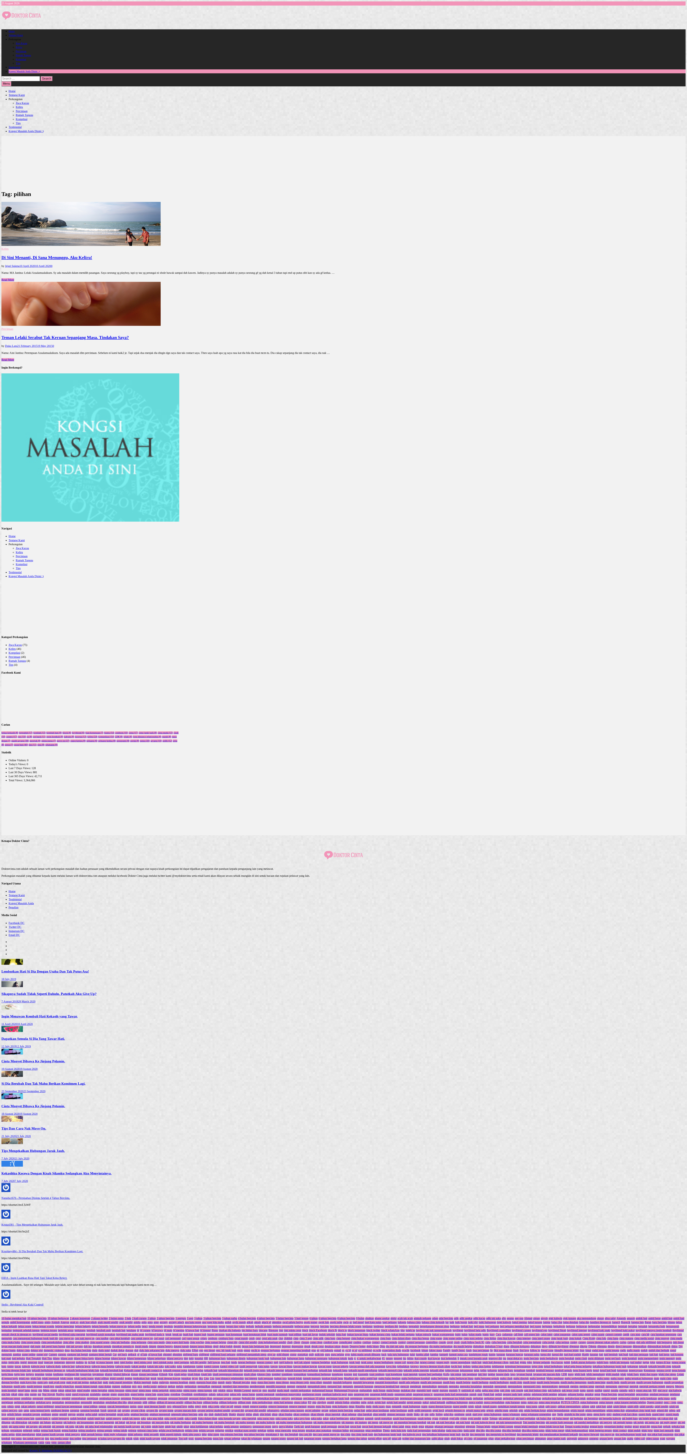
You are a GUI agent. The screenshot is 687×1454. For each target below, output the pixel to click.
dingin (611, 1346)
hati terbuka (18, 1358)
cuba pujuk (548, 1342)
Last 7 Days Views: (20, 768)
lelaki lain (35, 1378)
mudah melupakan (300, 1390)
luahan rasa (280, 1378)
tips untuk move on (33, 1438)
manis (192, 1382)
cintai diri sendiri (247, 1342)
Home (12, 31)
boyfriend (78, 732)
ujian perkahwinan (504, 1438)
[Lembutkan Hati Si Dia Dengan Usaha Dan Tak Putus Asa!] (12, 963)
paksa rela (235, 1394)
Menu (6, 83)
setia (200, 1414)
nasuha (614, 1390)
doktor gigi (37, 1350)
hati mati (6, 1358)
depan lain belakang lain (255, 1346)
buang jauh (200, 1334)
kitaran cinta (264, 1374)
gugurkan (302, 1354)
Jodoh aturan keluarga (583, 1362)
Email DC (14, 934)
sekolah (513, 1410)
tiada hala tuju (398, 1430)
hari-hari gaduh (572, 1354)
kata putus (264, 1366)
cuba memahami (532, 1342)
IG (383, 1358)
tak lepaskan (144, 1422)
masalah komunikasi (386, 1382)
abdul (393, 1318)
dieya (545, 1346)
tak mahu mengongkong (327, 1422)
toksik (129, 1438)
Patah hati (488, 1394)
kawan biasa (286, 1366)
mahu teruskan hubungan (639, 1378)
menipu (574, 1386)
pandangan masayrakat (288, 1394)
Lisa (212, 1378)
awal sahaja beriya (292, 1322)
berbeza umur (302, 1326)
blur (402, 1330)
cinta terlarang (139, 1342)
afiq (504, 1318)
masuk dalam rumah (86, 1386)
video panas (652, 1438)
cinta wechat (197, 1342)
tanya (275, 1426)
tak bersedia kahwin (610, 1418)
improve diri (495, 1358)
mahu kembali (537, 1378)
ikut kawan (434, 1358)
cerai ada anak (270, 1338)
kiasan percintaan (148, 1374)
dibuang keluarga (520, 1346)
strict (609, 1414)
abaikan (369, 1318)
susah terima (424, 1418)
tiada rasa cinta (454, 1430)
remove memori (298, 1406)
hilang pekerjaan (156, 1358)
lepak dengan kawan (169, 1378)
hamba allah (422, 1354)
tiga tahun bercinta (254, 1434)
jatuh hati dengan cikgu (495, 1362)
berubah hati (54, 732)
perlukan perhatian (24, 1402)
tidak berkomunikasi (576, 1430)
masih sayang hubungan (649, 1382)
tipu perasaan (89, 1438)
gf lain (143, 1354)
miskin (222, 1390)
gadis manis (633, 1350)
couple (442, 1342)
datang (152, 1346)
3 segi (190, 1318)
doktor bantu (8, 1350)
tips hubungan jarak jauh (387, 1434)
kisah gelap (180, 1374)
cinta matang (626, 1338)
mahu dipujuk (521, 1378)
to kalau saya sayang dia (111, 1438)
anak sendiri (126, 1322)
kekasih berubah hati (111, 1370)
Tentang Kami (16, 35)
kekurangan (466, 1370)
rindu (369, 1406)
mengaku (454, 1386)
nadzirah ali (467, 1390)
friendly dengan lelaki (566, 1350)
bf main (168, 1330)
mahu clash (506, 1378)
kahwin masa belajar (102, 1366)
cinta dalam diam (401, 1338)
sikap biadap (285, 1414)
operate (105, 1394)
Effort (195, 1350)
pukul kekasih (437, 1402)
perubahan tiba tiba (116, 1402)
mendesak (415, 1386)
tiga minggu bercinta (231, 1434)
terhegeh (28, 1430)
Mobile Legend (242, 1390)
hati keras (664, 1354)
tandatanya (246, 1426)
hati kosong (676, 1354)
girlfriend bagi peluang (223, 1354)
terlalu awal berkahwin (171, 1430)
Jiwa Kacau (21, 43)
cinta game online (453, 1338)
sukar (326, 1418)
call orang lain (532, 1334)
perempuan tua (432, 1398)
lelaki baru (633, 1374)
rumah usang (489, 1406)
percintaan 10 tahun (314, 1398)
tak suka (69, 1426)
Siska (417, 1414)
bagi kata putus (373, 1322)
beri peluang (492, 1326)
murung (443, 1390)
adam (435, 1318)
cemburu (121, 732)
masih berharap (480, 1382)
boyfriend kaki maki (599, 1330)
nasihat (598, 1390)
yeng (54, 1442)
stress (9, 744)
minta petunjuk (160, 1390)
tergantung (16, 1430)
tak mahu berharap (180, 1422)
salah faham (620, 1406)
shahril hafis (221, 1414)
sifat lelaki (265, 1414)
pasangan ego (361, 1394)
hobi (191, 1358)
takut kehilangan (199, 1426)
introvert (70, 1362)
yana (47, 1442)
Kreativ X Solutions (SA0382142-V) (50, 1450)
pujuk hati (380, 1402)
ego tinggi (209, 1350)
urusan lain (620, 1438)
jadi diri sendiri (198, 1362)
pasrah (473, 1394)
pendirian (26, 1398)
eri (318, 1350)
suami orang (8, 1418)
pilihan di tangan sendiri (170, 1402)
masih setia (19, 1386)
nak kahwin (554, 1390)
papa (350, 1394)
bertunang (80, 1330)
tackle (485, 1418)
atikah (250, 1322)
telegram (470, 1426)
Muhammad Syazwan (346, 1390)
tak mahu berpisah (224, 1422)
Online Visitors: (18, 760)
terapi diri (645, 1426)
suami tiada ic (43, 1418)
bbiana (671, 1322)
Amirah (55, 1322)
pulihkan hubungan (457, 1402)
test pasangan (357, 1430)
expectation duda (391, 1350)
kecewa (81, 736)
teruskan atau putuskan (319, 1430)
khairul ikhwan (121, 1374)
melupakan (190, 1386)
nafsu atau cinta (490, 1390)
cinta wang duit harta (177, 1342)
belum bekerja (83, 1326)
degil (216, 1346)
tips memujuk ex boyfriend (501, 1434)
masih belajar (463, 1382)
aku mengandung (586, 1318)
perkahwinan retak (575, 1398)
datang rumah (181, 1346)
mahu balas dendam (389, 1378)
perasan (236, 1398)
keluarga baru (505, 1370)
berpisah (622, 1326)
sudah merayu (113, 1418)
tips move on (607, 1434)
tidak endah (634, 1430)
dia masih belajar (462, 1346)
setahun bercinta (139, 1414)
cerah (252, 1338)
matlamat (126, 1386)
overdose (175, 1394)
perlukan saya (43, 1402)
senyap (72, 1414)
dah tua (88, 1346)
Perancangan (139, 1398)
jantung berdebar (320, 1362)
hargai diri (557, 1354)
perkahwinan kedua (553, 1398)
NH (654, 1390)
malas (155, 1382)
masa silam (316, 1382)
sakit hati (601, 1406)
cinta (133, 732)
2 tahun (151, 1318)
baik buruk (461, 1322)
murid (435, 1390)
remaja (238, 1406)
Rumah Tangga (23, 55)
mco (139, 1386)
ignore (389, 1358)
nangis (590, 1390)
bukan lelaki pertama (403, 1334)
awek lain (323, 1322)
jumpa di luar (663, 1362)
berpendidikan (609, 1326)
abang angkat (382, 1318)
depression (297, 1346)
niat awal (662, 1390)
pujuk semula (414, 1402)
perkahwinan (534, 1398)
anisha (137, 1322)
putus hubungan (589, 1402)
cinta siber (68, 1342)
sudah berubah (78, 1418)
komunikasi (106, 736)
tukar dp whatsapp (251, 1438)
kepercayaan (636, 1370)
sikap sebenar (349, 1414)
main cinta (666, 1378)
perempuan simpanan (412, 1398)
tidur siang (213, 1434)
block (66, 732)
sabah (541, 1406)
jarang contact (427, 1362)
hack (384, 1354)
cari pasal (159, 1338)
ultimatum (540, 1438)
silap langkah (364, 1414)
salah (609, 1406)
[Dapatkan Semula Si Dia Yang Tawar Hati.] (12, 1031)
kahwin (69, 736)
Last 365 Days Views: (21, 776)
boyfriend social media (45, 1334)
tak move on (386, 1422)
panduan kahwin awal (334, 1394)
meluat (171, 1386)
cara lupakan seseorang (663, 1334)
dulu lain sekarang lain (152, 1350)
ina (504, 1358)
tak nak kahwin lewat (483, 1422)
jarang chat (413, 1362)
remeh (245, 1406)
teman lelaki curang (502, 1426)
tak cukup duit (665, 1418)
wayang (670, 1438)
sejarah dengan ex (455, 1410)
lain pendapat (469, 1374)
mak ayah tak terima (77, 1382)
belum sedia (134, 1326)
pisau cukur (300, 1402)
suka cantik (190, 1418)
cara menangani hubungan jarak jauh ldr (35, 1338)
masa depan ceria (299, 1382)
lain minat (455, 1374)
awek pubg (336, 1322)
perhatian (478, 1398)
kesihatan (58, 1374)
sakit (592, 1406)
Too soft (183, 1438)
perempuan (356, 1398)
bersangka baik (656, 1326)
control (402, 1342)
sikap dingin (317, 1414)
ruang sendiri (460, 1406)
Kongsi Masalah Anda (21, 903)
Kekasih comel (132, 1370)
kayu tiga (391, 1366)
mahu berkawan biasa (461, 1378)
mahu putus (603, 1378)
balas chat (556, 1322)
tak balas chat (543, 1418)
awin (346, 1322)
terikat (36, 1430)
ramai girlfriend (45, 1406)
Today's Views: (18, 764)
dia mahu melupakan (441, 1346)
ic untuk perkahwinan (369, 1358)
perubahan (99, 1402)
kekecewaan (452, 1370)
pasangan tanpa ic (423, 1394)
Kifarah (163, 1374)
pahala (212, 1394)
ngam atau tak (644, 1390)
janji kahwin (286, 1362)
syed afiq (454, 1418)
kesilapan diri (71, 1374)
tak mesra (373, 1422)
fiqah (516, 1350)
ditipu (674, 1346)
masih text (48, 1386)
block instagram (357, 1330)
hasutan (594, 1354)
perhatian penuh (493, 1398)
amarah (631, 1318)
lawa (513, 1374)
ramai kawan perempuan (68, 1406)
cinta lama (612, 1338)
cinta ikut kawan (506, 1338)
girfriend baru (190, 1354)
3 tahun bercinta (212, 1318)
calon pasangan (562, 1334)
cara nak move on (85, 1338)
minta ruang (190, 1390)
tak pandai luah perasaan (559, 1422)
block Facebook (318, 1330)
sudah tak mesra (131, 1418)
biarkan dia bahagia (230, 1330)
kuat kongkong (393, 1374)
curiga (623, 1342)
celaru (203, 1338)
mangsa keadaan (179, 1382)
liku (201, 1378)
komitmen (287, 1374)
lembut (128, 1378)
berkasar (570, 1326)
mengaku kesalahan (471, 1386)
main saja (42, 1382)
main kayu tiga (28, 1382)
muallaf (272, 1390)
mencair (404, 1386)
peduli (498, 1394)
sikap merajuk (333, 1414)
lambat (491, 1374)
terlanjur (219, 1430)
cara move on (66, 1338)
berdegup (378, 1326)
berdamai (367, 1326)
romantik (397, 1406)
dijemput (574, 1346)
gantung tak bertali (77, 1354)
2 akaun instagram (80, 1318)
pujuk (134, 740)
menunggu (611, 1386)
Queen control (655, 1402)
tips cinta (345, 1434)
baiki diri (473, 1322)
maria (228, 1382)
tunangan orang (312, 1438)
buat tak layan (310, 1334)
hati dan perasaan (639, 1354)
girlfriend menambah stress (251, 1354)
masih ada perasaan (431, 1382)
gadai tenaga (612, 1350)
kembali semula (563, 1370)
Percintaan (21, 51)
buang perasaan (216, 1334)
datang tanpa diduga (201, 1346)
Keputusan (650, 1370)
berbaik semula (263, 1326)
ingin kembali (54, 736)
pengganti (123, 740)
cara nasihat (102, 1338)
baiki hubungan (487, 1322)
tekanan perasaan (444, 1426)
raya (169, 1406)
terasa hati (656, 1426)
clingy (296, 1342)
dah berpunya (664, 1342)
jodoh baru (602, 1362)
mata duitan (104, 1386)
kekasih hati (211, 1370)
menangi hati (334, 1386)
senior (55, 1414)
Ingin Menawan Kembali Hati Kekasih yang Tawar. (39, 1016)
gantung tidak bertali (100, 1354)
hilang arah (66, 1358)
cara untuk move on (142, 1338)
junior (10, 1366)
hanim (492, 1354)
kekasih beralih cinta (659, 1366)
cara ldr (645, 1334)
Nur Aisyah (48, 1394)
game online (29, 1354)
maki (105, 1382)
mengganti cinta (532, 1386)
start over (477, 1414)
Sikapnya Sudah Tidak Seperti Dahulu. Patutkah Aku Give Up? (49, 994)
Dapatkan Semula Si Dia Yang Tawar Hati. (33, 1039)
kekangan (632, 1366)
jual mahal (636, 1362)
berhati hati (467, 1326)
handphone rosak (478, 1354)
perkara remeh (609, 1398)
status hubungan (492, 1414)
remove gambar (258, 1406)
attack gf (266, 1322)
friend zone (547, 1350)
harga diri (545, 1354)
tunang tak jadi (295, 1438)
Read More (7, 279)
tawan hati (343, 1426)
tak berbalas (576, 1418)
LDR (119, 736)
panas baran (248, 1394)
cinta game (436, 1338)
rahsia (10, 1406)
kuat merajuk (410, 1374)
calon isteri (546, 1334)
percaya (285, 1398)
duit (136, 1350)
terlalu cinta (191, 1430)
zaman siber (64, 1442)
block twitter (373, 1330)
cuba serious (562, 1342)
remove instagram (278, 1406)
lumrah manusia (312, 1378)
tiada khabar (438, 1430)
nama (583, 1390)
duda (95, 1350)
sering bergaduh (107, 1414)
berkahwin (559, 1326)
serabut (80, 1414)
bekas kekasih (9, 732)
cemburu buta (226, 1338)
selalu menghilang (595, 1410)
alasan (600, 1318)
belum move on (118, 1326)
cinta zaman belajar (215, 1342)
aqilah (228, 1322)
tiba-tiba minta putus (533, 1430)
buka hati (341, 1334)
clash (290, 1342)
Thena (386, 1430)
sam (20, 1410)
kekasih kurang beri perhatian (301, 1370)
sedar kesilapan (398, 1410)
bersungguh (672, 1326)
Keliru (19, 47)
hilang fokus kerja (84, 1358)
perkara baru (593, 1398)
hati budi (623, 1354)
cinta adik (318, 1338)
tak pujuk (638, 1422)
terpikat (229, 1430)
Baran (648, 1322)
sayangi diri (237, 1410)
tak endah (33, 1422)
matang (116, 1386)
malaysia (164, 1382)
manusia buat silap (206, 1382)
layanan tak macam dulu (547, 1374)
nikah (14, 1394)
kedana (467, 1366)
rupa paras (531, 1406)
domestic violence (54, 1350)
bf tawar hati (192, 1330)
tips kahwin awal (411, 1434)
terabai (628, 1426)
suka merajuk (248, 1418)
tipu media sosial (59, 1438)
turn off (387, 1438)
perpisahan (58, 1402)
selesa (672, 1410)
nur (39, 1394)
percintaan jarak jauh (337, 1398)
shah (211, 1414)
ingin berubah (566, 1358)
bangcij (616, 1322)
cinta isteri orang (541, 1338)
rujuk (471, 1406)
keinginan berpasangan (518, 1366)
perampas (126, 1398)
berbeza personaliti (283, 1326)
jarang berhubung (384, 1362)
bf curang (145, 1330)
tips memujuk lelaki (528, 1434)
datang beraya (165, 1346)
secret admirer (313, 1410)
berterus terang (48, 1330)
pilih (144, 1402)
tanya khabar (286, 1426)
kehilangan (498, 1366)
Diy (680, 1346)
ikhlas (410, 1358)
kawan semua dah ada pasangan (367, 1366)
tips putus (16, 1438)
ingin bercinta (531, 1358)
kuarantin (363, 1374)
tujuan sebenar (232, 1438)
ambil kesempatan (20, 1322)
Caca (498, 1334)
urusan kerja (606, 1438)
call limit (518, 1334)
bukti (458, 1334)
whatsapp (51, 744)
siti (422, 1414)
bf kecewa (157, 1330)
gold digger (282, 1354)
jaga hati (225, 1362)
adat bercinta (446, 1318)
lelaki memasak (50, 1378)
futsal (588, 1350)
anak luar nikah (88, 1322)
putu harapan (512, 1402)
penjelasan (92, 1398)
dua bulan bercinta (80, 1350)
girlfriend (204, 1354)
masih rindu (613, 1382)
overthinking (200, 1394)
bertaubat (6, 1330)
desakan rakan (333, 1346)
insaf (40, 1362)
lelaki (127, 736)
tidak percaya (72, 1434)
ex (29, 736)
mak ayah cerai (56, 1382)
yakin (41, 1442)
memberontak (257, 1386)
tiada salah (469, 1430)
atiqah (257, 1322)
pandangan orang (311, 1394)
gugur (293, 1354)
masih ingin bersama (548, 1382)
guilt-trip (319, 1354)
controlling (432, 1342)
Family (447, 1350)
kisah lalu (206, 1374)
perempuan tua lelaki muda (457, 1398)
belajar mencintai (64, 1326)
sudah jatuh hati (96, 1418)
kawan (274, 1366)
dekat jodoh (226, 1346)
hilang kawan (118, 1358)
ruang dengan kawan (440, 1406)
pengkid (65, 1398)
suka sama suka (284, 1418)
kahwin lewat (83, 1366)
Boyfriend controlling (499, 1330)
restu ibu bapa (323, 1406)
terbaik (667, 1426)
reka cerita (214, 1406)
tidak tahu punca (191, 1434)
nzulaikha (95, 1394)
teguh (414, 1426)
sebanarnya (273, 1410)
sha (206, 1414)
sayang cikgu (138, 1410)
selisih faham (14, 1414)
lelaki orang (66, 1378)
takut (186, 1426)
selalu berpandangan (558, 1410)
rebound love (179, 1406)
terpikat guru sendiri (245, 1430)
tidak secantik (151, 1434)
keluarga (492, 1370)
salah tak (674, 1406)
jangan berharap (247, 1362)
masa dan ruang (266, 1382)
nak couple (517, 1390)
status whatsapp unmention (536, 1414)
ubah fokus (456, 1438)
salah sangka (646, 1406)
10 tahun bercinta (37, 1318)
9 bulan (360, 1318)
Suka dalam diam (207, 1418)
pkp (314, 1402)
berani (221, 1326)
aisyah (544, 1318)
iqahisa (80, 1362)
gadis (623, 1350)
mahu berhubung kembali (415, 1378)
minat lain (70, 1390)
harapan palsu (532, 1354)
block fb (332, 1330)
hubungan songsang (316, 1358)
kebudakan (403, 1366)
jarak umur (367, 1362)
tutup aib (396, 1438)
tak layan (131, 1422)
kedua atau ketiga (481, 1366)
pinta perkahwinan (262, 1402)
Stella (560, 1414)
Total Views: (16, 780)
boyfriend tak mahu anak (130, 1334)
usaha (630, 1438)
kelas (476, 1370)
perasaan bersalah (178, 1398)
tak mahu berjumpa (202, 1422)
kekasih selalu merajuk (416, 1370)
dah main (35, 1346)
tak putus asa (652, 1422)
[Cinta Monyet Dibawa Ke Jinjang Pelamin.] (12, 1053)
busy (492, 1334)
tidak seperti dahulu (171, 1434)
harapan (500, 1354)
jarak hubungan (339, 1362)
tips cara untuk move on (326, 1434)
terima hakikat (69, 1430)
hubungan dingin (236, 1358)
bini (281, 1330)
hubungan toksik (337, 1358)
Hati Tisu (47, 1358)
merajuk (35, 740)
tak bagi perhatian (525, 1418)
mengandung (515, 1386)
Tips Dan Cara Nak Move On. (23, 1128)
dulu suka (185, 1350)
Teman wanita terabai (577, 1426)
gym (347, 1354)
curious (631, 1342)
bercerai (314, 1326)
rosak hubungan (411, 1406)
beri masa (479, 1326)
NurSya (60, 1394)
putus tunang (606, 1402)
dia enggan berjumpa (416, 1346)
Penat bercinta (609, 1394)
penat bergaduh (626, 1394)
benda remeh (155, 1326)
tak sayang (32, 1426)
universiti (572, 1438)
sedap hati (359, 1410)
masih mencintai (596, 1382)
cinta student (82, 1342)
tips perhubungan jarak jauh (631, 1434)
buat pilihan (295, 1334)
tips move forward (589, 1434)
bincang (263, 1330)
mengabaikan (429, 1386)
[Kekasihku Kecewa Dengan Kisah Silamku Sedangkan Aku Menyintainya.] (12, 1165)
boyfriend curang (521, 1330)
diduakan (535, 1346)
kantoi (199, 1366)
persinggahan (72, 1402)
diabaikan (478, 1346)
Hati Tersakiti (33, 1358)
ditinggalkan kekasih (659, 1346)
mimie (53, 1390)
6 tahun (313, 1318)
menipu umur (586, 1386)
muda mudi (283, 1390)
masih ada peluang (409, 1382)
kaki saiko (170, 1366)
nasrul (606, 1390)
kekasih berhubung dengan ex (48, 1370)
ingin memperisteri (648, 1358)
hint (186, 1358)
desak (307, 1346)
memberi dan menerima (235, 1386)
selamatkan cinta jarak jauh (640, 1410)
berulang (131, 1330)
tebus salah (398, 1426)
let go (195, 1378)
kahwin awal (38, 1366)
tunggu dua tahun (357, 1438)
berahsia (168, 1326)
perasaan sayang (222, 1398)
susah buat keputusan (405, 1418)
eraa (313, 1350)
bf (138, 1330)
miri (215, 1390)
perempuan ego (372, 1398)
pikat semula (135, 1402)
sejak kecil (438, 1410)
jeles (529, 1362)
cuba (488, 1342)
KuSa (446, 1374)
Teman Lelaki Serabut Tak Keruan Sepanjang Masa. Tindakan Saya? (65, 337)
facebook (415, 1350)
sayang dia (152, 1410)
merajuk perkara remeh (652, 1386)
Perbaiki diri (248, 1398)
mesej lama (24, 1390)
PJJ (309, 1402)
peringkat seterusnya (514, 1398)
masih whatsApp (64, 1386)
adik (456, 1318)
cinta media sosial (644, 1338)
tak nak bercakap (445, 1422)
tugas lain (218, 1438)
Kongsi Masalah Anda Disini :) (24, 71)
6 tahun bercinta (327, 1318)
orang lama (163, 1394)
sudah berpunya (60, 1418)
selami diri (662, 1410)
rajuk (17, 1406)
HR (206, 1358)
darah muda (141, 1346)
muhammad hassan (322, 1390)
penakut (589, 1394)
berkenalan (594, 1326)
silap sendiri (379, 1414)
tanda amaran (231, 1426)
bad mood (358, 1322)
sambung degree (60, 1410)
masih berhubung (499, 1382)
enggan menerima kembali (296, 1350)
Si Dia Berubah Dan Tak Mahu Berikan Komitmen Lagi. (43, 1083)
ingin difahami (596, 1358)
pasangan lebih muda (382, 1394)
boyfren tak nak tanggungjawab (434, 1330)
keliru (92, 736)
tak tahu (79, 1426)
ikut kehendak (449, 1358)
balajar (546, 1322)
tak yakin (146, 1426)
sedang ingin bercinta (341, 1410)
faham (424, 1350)
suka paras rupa (266, 1418)
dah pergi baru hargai (53, 1346)
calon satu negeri (580, 1334)
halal (412, 1354)
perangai (152, 1398)
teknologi (459, 1426)
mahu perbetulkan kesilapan (580, 1378)
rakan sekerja (28, 1406)
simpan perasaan (396, 1414)
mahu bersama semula (486, 1378)
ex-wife (377, 1350)
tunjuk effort (375, 1438)
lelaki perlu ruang (84, 1378)
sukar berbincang (339, 1418)
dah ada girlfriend (646, 1342)
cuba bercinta (498, 1342)
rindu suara (378, 1406)
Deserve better (357, 1346)
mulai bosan (393, 1390)
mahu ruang (617, 1378)
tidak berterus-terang (600, 1430)
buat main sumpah (277, 1334)
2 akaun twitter (99, 1318)
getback (132, 1354)
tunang (266, 1438)
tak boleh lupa (630, 1418)
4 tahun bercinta (266, 1318)
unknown (583, 1438)
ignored (398, 1358)
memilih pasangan (276, 1386)
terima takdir (120, 1430)
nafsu (478, 1390)
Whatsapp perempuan (25, 1442)
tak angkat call (506, 1418)
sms (426, 1414)
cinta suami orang (100, 1342)
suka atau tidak (155, 1418)
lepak (153, 1378)
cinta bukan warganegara (365, 1338)
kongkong (337, 1374)
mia (40, 1390)
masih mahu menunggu (573, 1382)
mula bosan (379, 1390)
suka (143, 1418)
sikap (275, 1414)
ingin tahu (14, 1362)
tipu (41, 744)
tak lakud (120, 1422)
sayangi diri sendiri (255, 1410)
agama (510, 1318)
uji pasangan (480, 1438)
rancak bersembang (118, 1406)
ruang (424, 1406)
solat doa (449, 1414)
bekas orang (24, 1326)
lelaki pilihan (101, 1378)
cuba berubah (514, 1342)
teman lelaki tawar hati (551, 1426)
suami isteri (658, 1414)
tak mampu (347, 1422)
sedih (167, 740)
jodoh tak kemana (619, 1362)
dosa (67, 1350)
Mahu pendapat (555, 1378)
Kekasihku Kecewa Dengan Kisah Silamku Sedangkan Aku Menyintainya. (56, 1173)
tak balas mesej (560, 1418)
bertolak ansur (66, 1330)
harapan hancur (514, 1354)
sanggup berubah (89, 1410)
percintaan (296, 1398)
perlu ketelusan (648, 1398)
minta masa (144, 1390)
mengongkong (550, 1386)
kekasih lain (325, 1370)
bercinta (324, 1326)
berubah (39, 732)
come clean (316, 1342)
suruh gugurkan (383, 1418)
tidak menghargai (25, 1434)
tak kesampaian (85, 1422)
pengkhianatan (52, 1398)
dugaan (129, 1350)
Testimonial (14, 67)
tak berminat (591, 1418)
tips (33, 744)
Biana (214, 1330)
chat (280, 1338)
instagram (59, 1362)
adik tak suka (493, 1318)
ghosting (177, 1354)
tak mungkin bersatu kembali (410, 1422)
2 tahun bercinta (166, 1318)
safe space (551, 1406)
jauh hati (514, 1362)
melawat (162, 1386)
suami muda (672, 1414)
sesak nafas (123, 1414)
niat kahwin (675, 1390)
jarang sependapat (460, 1362)
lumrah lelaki (295, 1378)
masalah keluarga (342, 1382)
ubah (447, 1438)
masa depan (282, 1382)
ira (85, 1362)
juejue (645, 1362)
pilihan (152, 1402)
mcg (134, 1386)
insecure (48, 1362)
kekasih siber (437, 1370)
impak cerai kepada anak (474, 1358)
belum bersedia (100, 1326)
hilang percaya (175, 1358)
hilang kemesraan (137, 1358)
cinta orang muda (30, 1342)
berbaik (250, 1326)
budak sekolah (327, 1334)
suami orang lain (25, 1418)
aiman (536, 1318)
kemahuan (519, 1370)
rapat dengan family (155, 1406)
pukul (425, 1402)
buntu (109, 732)
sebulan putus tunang (292, 1410)
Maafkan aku (351, 1378)
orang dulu (124, 1394)
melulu (180, 1386)
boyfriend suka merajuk (72, 1334)
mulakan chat (408, 1390)
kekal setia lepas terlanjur (578, 1366)
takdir (179, 1426)
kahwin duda (53, 1366)
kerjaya (30, 1374)
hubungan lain (278, 1358)
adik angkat (465, 1318)
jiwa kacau (557, 1362)
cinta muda (165, 732)
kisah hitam (193, 1374)
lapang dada (503, 1374)
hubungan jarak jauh (257, 1358)
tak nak (431, 1422)
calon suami (598, 1334)
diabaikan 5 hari (494, 1346)
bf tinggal (205, 1330)
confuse (366, 1342)
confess (357, 1342)
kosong (348, 1374)
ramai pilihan (90, 1406)
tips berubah (291, 1434)
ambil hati (667, 1318)
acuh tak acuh (405, 1318)
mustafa (453, 1390)
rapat (140, 1406)
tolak (136, 1438)
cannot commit (613, 1334)
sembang (46, 1414)
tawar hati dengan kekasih (376, 1426)
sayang (156, 740)
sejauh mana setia (476, 1410)
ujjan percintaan (525, 1438)
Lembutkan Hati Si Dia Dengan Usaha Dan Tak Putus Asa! (45, 971)
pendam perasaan (659, 1394)
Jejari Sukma (12, 266)
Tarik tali (299, 1426)
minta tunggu (204, 1390)
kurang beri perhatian (430, 1374)
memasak (216, 1386)
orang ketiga (78, 740)
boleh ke (410, 1330)
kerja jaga (19, 1374)
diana (506, 1346)
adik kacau (479, 1318)
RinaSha (360, 1406)
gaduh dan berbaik (658, 1350)
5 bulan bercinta (285, 1318)
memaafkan (203, 1386)
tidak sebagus (135, 1434)
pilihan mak (244, 1402)
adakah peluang (422, 1318)
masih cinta (516, 1382)
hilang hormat (102, 1358)
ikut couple (420, 1358)
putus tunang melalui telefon (630, 1402)
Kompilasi (21, 59)
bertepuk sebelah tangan (26, 1330)
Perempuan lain (390, 1398)
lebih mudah (613, 1374)
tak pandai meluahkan (586, 1422)
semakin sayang (31, 1414)
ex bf (348, 1350)
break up (177, 1334)
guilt (311, 1354)
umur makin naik (556, 1438)
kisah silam (250, 1374)
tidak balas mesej (554, 1430)
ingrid (23, 1362)
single (409, 1414)
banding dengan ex (600, 1322)
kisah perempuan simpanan (228, 1374)
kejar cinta (537, 1366)
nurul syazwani (80, 1394)
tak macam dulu (160, 1422)
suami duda (644, 1414)
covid (450, 1342)
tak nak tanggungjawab (509, 1422)
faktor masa (435, 1350)
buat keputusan (94, 732)
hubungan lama (295, 1358)
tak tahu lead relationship (99, 1426)
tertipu (270, 1430)
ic (355, 1358)
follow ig (535, 1350)
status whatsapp (511, 1414)
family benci (458, 1350)
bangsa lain (637, 1322)
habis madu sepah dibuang (366, 1354)
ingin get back (613, 1358)
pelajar (527, 1394)
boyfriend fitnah (557, 1330)
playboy (321, 1402)
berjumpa (547, 1326)
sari (119, 1410)
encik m (255, 1350)
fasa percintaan (480, 1350)
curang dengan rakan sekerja (603, 1342)
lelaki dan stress (667, 1374)
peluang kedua (107, 740)
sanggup (74, 1410)
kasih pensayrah (248, 1366)
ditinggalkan (640, 1346)
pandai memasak (265, 1394)
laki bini (482, 1374)
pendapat (675, 1394)
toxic (191, 1438)
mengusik (564, 1386)
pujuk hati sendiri (396, 1402)
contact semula (389, 1342)
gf (138, 1354)
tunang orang (278, 1438)
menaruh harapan (363, 1386)
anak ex (74, 1322)
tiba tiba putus (493, 1430)
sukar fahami (357, 1418)
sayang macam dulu (185, 1410)
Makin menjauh (142, 1382)
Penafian (13, 907)
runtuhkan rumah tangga (511, 1406)
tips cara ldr (305, 1434)
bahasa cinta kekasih (433, 1322)
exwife (406, 1350)
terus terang (298, 1430)
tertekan (261, 1430)
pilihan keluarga (228, 1402)
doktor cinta (23, 1350)
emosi (247, 1350)
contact (376, 1342)
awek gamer (311, 1322)
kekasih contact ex (152, 1370)
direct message (623, 1346)
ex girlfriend (365, 1350)
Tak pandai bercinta (534, 1422)
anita (144, 1322)
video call (639, 1438)
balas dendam (570, 1322)
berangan (212, 1326)
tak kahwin (69, 1422)
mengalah (488, 1386)
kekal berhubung (553, 1366)
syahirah (444, 1418)
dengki (237, 1346)
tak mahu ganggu (245, 1422)
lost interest (251, 1378)
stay (554, 1414)
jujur (652, 1362)
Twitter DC (15, 926)
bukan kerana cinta (380, 1334)
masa (254, 1382)
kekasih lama (340, 1370)
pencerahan (642, 1394)
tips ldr (465, 1434)
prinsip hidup (342, 1402)
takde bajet (158, 1426)
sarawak (112, 1410)
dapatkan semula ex (123, 1346)
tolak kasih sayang (150, 1438)
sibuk (256, 1414)
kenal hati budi (608, 1370)
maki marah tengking (121, 1382)
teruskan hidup (340, 1430)
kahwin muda (123, 1366)
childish (288, 1338)
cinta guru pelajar (473, 1338)
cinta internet (523, 1338)
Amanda (621, 1318)
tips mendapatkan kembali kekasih (558, 1434)
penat (597, 1394)
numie (33, 1394)
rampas (102, 1406)
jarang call (400, 1362)
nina (26, 1394)
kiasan (134, 1374)
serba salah (91, 1414)
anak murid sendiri (108, 1322)
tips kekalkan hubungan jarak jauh (441, 1434)
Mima (46, 1390)
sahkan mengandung (569, 1406)
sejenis (490, 1410)
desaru (345, 1346)
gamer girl (42, 1354)
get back (39, 736)
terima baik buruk (51, 1430)
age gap (519, 1318)
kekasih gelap (195, 1370)
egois (240, 1350)
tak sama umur (17, 1426)
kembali (530, 1370)
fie (491, 1350)
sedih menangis (423, 1410)
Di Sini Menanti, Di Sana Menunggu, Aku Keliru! (46, 257)
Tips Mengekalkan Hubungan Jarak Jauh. (33, 1151)
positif (330, 1402)
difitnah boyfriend (558, 1346)
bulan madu (475, 1334)
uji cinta (468, 1438)
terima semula (105, 1430)
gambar (17, 1354)
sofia (432, 1414)
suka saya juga (302, 1418)
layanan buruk (524, 1374)
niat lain (5, 1394)
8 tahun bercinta (346, 1318)
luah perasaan (265, 1378)
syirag (463, 1418)
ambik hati (641, 1318)
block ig (342, 1330)
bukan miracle (423, 1334)
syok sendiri (474, 1418)
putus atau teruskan (549, 1402)
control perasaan (415, 1342)
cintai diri (232, 1342)
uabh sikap (437, 1438)
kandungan (189, 1366)
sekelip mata (501, 1410)
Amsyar (64, 1322)
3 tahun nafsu (229, 1318)
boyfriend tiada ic (155, 1334)
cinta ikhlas (490, 1338)
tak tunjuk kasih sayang (127, 1426)
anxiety (164, 1322)
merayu (670, 1386)
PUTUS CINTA (570, 1402)
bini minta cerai (292, 1330)
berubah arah (103, 1330)
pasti (480, 1394)
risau (388, 1406)
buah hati (188, 1334)
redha (191, 1406)
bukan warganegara (443, 1334)
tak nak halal (463, 1422)
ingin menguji (667, 1358)
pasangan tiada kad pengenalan (451, 1394)
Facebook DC (17, 923)
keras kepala (679, 1370)
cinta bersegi (343, 1338)
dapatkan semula (101, 1346)
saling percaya (9, 1410)
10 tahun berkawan (58, 1318)
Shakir (232, 1414)
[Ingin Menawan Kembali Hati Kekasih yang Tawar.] (12, 1008)
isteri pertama (181, 1362)
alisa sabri (610, 1318)
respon (311, 1406)
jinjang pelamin (541, 1362)
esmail (337, 1350)
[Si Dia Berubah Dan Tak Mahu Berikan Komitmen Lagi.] (12, 1075)
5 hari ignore (301, 1318)
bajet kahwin (504, 1322)
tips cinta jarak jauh (362, 1434)
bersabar (632, 1326)
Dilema (592, 1346)
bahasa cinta (414, 1322)
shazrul (241, 1414)
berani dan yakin (235, 1326)
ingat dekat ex (515, 1358)
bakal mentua (519, 1322)
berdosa (403, 1326)
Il (458, 1358)
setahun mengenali (159, 1414)
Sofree (439, 1414)
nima (21, 1394)
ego (22, 736)
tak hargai (57, 1422)
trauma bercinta (203, 1438)
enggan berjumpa (270, 1350)
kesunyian (86, 1374)
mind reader (83, 1390)
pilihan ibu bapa (193, 1402)
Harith (585, 1354)
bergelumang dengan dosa (434, 1326)
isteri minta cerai (143, 1362)
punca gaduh (476, 1402)
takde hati (170, 1426)
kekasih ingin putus (255, 1370)
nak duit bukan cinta (535, 1390)
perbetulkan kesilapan (268, 1398)
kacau (17, 1366)
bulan (464, 1334)
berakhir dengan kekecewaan (190, 1326)
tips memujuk (477, 1434)
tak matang (361, 1422)
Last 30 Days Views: (21, 772)
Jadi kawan (213, 1362)
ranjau (133, 1406)
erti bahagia (326, 1350)
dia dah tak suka (395, 1346)
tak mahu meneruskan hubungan (294, 1422)
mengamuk (500, 1386)
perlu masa (664, 1398)
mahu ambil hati (368, 1378)
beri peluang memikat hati (514, 1326)
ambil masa (37, 1322)
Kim (170, 1374)
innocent (32, 1362)
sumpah (369, 1418)
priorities (355, 1402)
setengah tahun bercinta (184, 1414)
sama (26, 1410)
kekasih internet (275, 1370)
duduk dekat (118, 1350)
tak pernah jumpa (623, 1422)
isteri (116, 1362)
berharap (455, 1326)
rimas (352, 1406)
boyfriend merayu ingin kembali (653, 1330)
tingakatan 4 (272, 1434)
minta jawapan (116, 1390)
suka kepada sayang (229, 1418)
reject (198, 1406)
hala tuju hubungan (398, 1354)
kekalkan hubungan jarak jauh (610, 1366)
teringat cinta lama (147, 1430)
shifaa (248, 1414)
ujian (491, 1438)
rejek (204, 1406)
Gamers (52, 1354)
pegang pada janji (513, 1394)
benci (145, 1326)
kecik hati (456, 1366)
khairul (109, 1374)
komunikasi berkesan (319, 1374)
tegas (408, 1426)
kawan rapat (325, 1366)
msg (264, 1390)
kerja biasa (7, 1374)
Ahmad (528, 1318)
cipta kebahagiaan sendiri (272, 1342)
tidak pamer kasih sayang (50, 1434)
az (350, 1322)
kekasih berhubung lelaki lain (82, 1370)
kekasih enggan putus (175, 1370)
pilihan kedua (210, 1402)
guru (327, 1354)
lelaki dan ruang (649, 1374)
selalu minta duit (615, 1410)
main (656, 1378)
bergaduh (26, 732)
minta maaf (131, 1390)
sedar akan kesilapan (377, 1410)
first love (524, 1350)
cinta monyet (662, 1338)
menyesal (623, 1386)
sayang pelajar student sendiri (213, 1410)
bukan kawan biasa (358, 1334)
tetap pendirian (373, 1430)
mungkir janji (423, 1390)
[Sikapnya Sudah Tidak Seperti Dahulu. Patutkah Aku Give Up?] (12, 986)
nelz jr (631, 1390)
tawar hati (21, 744)
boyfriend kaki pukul (623, 1330)
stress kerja (599, 1414)
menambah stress (317, 1386)
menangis (347, 1386)
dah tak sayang (74, 1346)
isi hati (91, 1362)
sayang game (166, 1410)
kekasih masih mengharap (362, 1370)
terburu (5, 1430)
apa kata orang (193, 1322)
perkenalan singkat (628, 1398)
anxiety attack (176, 1322)
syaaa (435, 1418)
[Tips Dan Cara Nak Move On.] (12, 1120)
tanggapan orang (261, 1426)
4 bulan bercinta (247, 1318)
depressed (275, 1346)
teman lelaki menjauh (526, 1426)
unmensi (594, 1438)
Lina (206, 1378)
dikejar (584, 1346)
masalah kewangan (363, 1382)
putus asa (532, 1402)
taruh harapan (312, 1426)
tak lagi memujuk (104, 1422)
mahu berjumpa (439, 1378)
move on (63, 740)
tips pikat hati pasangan (660, 1434)
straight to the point (575, 1414)
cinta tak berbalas (120, 1342)
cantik (626, 1334)
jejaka (523, 1362)
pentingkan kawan (109, 1398)
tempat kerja (596, 1426)
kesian (48, 1374)
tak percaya (606, 1422)
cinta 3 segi (305, 1338)
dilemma (602, 1346)
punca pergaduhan (494, 1402)
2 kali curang (139, 1318)
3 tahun (198, 1318)
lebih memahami (595, 1374)
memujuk (301, 1386)
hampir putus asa (458, 1354)
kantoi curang (211, 1366)
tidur (204, 1434)
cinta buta (385, 1338)
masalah (327, 1382)
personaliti (86, 1402)
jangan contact (265, 1362)
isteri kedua (126, 1362)
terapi (636, 1426)
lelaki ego (24, 1378)
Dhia (382, 1346)
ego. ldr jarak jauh (226, 1350)
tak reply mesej (668, 1422)
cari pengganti (173, 1338)
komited (276, 1374)
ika (404, 1358)
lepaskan (186, 1378)
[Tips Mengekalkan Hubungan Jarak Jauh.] (12, 1143)
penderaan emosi (10, 1398)
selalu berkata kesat (535, 1410)
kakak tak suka (155, 1366)
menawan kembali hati (386, 1386)
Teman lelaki (483, 1426)
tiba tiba (480, 1430)
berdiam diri (391, 1326)
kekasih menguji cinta (390, 1370)
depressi (286, 1346)
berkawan (581, 1326)
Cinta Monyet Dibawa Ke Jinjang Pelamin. (33, 1061)
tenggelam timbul (614, 1426)
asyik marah (239, 1322)
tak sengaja (58, 1426)
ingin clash (581, 1358)
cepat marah (241, 1338)
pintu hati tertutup (283, 1402)
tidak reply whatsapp (115, 1434)
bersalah (642, 1326)
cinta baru (329, 1338)
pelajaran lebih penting (544, 1394)
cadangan (507, 1334)
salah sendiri (661, 1406)
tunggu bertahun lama (334, 1438)
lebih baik (580, 1374)
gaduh (644, 1350)
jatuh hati (476, 1362)
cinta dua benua (420, 1338)
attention (277, 1322)
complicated (345, 1342)
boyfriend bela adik (475, 1330)
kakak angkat (138, 1366)
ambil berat (654, 1318)
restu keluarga (340, 1406)
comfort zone (330, 1342)
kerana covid (663, 1370)
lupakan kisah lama (332, 1378)
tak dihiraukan (19, 1422)
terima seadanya (87, 1430)
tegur (421, 1426)
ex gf (354, 1350)
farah (469, 1350)
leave (571, 1374)
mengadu (443, 1386)
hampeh (443, 1354)
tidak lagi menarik (664, 1430)
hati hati (653, 1354)
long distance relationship (147, 736)
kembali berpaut (545, 1370)
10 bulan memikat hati (13, 1318)
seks (520, 1410)
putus (145, 740)
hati (601, 1354)
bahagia (402, 1322)
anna (150, 1322)
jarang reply (443, 1362)
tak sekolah (44, 1426)
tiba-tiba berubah (511, 1430)
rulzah (478, 1406)
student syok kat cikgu (625, 1414)
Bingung (273, 1330)
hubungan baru (217, 1358)
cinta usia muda (156, 1342)
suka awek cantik (174, 1418)
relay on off (226, 1406)
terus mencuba (283, 1430)
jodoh (567, 1362)
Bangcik (625, 1322)
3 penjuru (180, 1318)
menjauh (600, 1386)
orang (113, 1394)
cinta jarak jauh (148, 732)
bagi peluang (389, 1322)
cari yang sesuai (190, 1338)
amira (47, 1322)
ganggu (62, 1354)
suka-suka (316, 1418)
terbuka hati (678, 1426)
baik (451, 1322)
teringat (132, 1430)
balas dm (584, 1322)
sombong (459, 1414)
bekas (679, 1322)
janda (234, 1362)
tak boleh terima (648, 1418)
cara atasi (635, 1334)
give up (271, 1354)
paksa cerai (222, 1394)
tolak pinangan (169, 1438)
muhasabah (365, 1390)
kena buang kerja (582, 1370)
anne (156, 1322)
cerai (258, 1338)
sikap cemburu (301, 1414)
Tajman (493, 1418)
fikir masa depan (503, 1350)
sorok (468, 1414)
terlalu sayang (206, 1430)
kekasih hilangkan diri (230, 1370)
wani (662, 1438)
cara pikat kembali (119, 1338)
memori (291, 1386)
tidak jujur (647, 1430)
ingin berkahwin (549, 1358)
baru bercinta (659, 1322)
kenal (596, 1370)
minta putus (48, 740)
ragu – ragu (670, 1402)
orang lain (150, 1394)
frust (581, 1350)
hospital (198, 1358)
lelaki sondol (117, 1378)
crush (457, 1342)
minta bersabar (99, 1390)
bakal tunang (535, 1322)
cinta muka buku (10, 1342)
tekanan (429, 1426)
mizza (229, 1390)
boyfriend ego (539, 1330)
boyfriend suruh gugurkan (100, 1334)
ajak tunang (569, 1318)
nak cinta (505, 1390)
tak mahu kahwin (265, 1422)
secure (324, 1410)
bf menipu (178, 1330)
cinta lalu (601, 1338)
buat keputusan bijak (254, 1334)
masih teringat (34, 1386)
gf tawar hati (155, 1354)
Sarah (103, 1410)
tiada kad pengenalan (419, 1430)
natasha (623, 1390)
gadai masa (598, 1350)
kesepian (40, 1374)
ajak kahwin (555, 1318)
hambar (434, 1354)
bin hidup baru (250, 1330)
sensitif (63, 1414)
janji (276, 1362)
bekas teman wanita (43, 1326)
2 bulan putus (116, 1318)
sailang (585, 1406)
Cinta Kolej (588, 1338)
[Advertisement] (108, 161)
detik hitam (372, 1346)
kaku (179, 1366)
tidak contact (620, 1430)
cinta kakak (575, 1338)
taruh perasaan (329, 1426)
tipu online (75, 1438)
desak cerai (317, 1346)
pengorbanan (78, 1398)
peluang (92, 740)
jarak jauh (354, 1362)
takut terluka (216, 1426)
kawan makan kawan (305, 1366)
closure (305, 1342)
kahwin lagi (68, 1366)
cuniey (574, 1342)
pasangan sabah (403, 1394)
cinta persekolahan (51, 1342)
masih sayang (20, 740)
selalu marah (577, 1410)
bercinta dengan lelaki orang (346, 1326)
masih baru (449, 1382)
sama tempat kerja (40, 1410)
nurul (68, 1394)
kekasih (643, 1366)
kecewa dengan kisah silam (435, 1366)
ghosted (167, 1354)
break (168, 1334)
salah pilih (633, 1406)
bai (447, 1322)
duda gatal (104, 1350)
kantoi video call (229, 1366)
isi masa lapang (104, 1362)
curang (11, 736)
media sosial (150, 1386)
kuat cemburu (377, 1374)
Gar (115, 1354)
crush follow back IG (472, 1342)
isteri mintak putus (163, 1362)
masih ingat (529, 1382)
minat (61, 1390)
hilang (56, 1358)
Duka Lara (11, 345)
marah (166, 736)
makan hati (96, 1382)
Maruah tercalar (241, 1382)
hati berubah (611, 1354)
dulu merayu (172, 1350)
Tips (18, 63)
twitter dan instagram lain (416, 1438)
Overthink (187, 1394)
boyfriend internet (577, 1330)
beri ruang (535, 1326)
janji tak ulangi (302, 1362)
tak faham (45, 1422)
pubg (364, 1402)
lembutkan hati (141, 1378)
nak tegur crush (570, 1390)
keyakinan (98, 1374)
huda (350, 1358)
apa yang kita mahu (213, 1322)
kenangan (622, 1370)
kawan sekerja (340, 1366)
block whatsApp (390, 1330)
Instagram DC (17, 931)
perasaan (162, 1398)
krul (355, 1374)
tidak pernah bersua (92, 1434)
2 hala (128, 1318)
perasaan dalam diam (200, 1398)
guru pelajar (337, 1354)
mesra (34, 1390)
